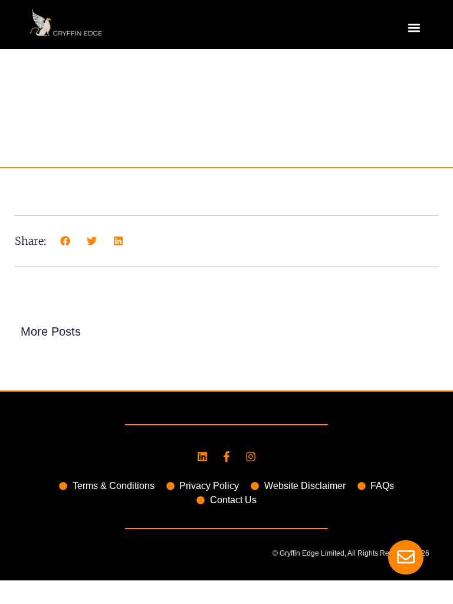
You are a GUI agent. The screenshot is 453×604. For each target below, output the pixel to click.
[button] (414, 27)
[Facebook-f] (226, 456)
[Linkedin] (202, 456)
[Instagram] (250, 456)
